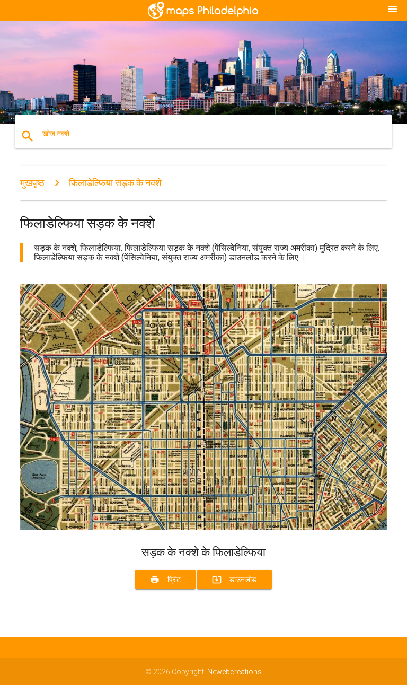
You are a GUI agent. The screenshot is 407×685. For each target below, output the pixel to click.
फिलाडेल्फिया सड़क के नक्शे (115, 182)
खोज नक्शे (55, 133)
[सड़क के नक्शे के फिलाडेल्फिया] (203, 527)
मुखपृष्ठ (32, 182)
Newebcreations (234, 672)
